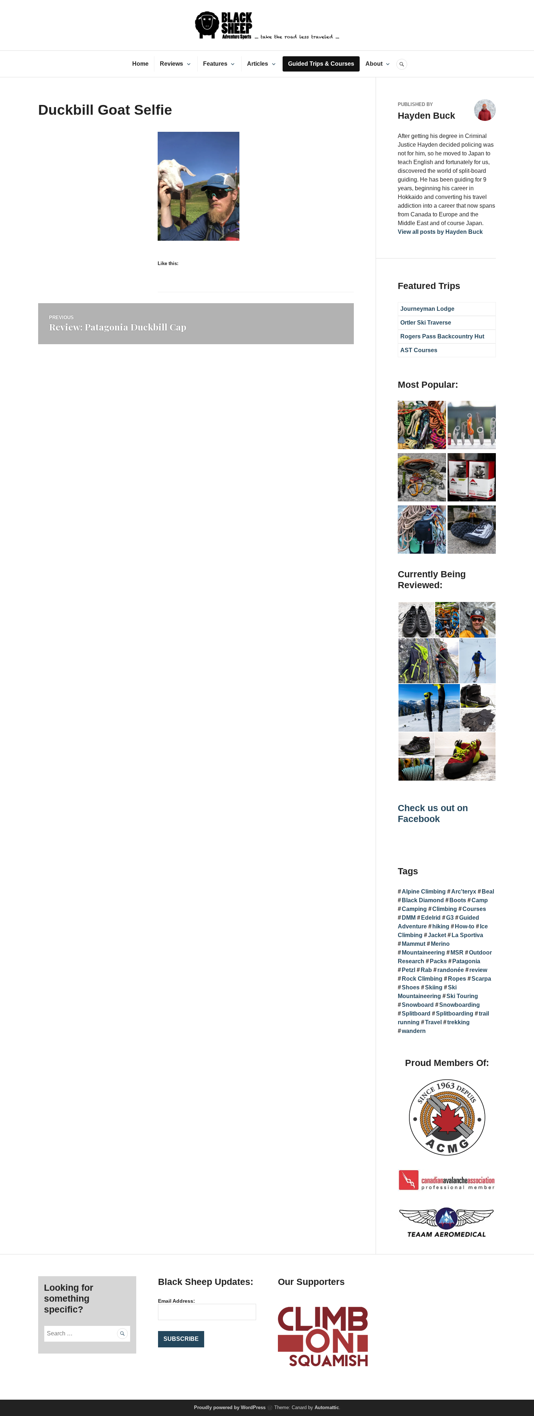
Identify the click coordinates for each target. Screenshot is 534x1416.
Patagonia (466, 961)
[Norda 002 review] (472, 530)
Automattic (327, 1407)
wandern (414, 1031)
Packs (438, 961)
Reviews (171, 64)
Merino (440, 944)
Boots (457, 900)
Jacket (437, 935)
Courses (474, 909)
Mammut (413, 944)
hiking (440, 926)
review (478, 970)
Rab (426, 970)
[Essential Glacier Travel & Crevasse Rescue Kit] (422, 478)
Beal (488, 891)
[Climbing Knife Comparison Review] (472, 426)
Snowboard (418, 1005)
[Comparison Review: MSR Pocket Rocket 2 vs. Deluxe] (472, 478)
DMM (409, 918)
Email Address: (176, 1301)
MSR (457, 952)
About (374, 64)
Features (215, 64)
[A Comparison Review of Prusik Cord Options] (422, 426)
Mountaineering (423, 952)
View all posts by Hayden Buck (440, 232)
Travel (433, 1022)
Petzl (408, 970)
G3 (450, 918)
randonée (450, 970)
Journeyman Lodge (427, 309)
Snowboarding (459, 1005)
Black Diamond (423, 900)
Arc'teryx (463, 891)
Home (140, 64)
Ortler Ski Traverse (425, 323)
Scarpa (481, 979)
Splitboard (416, 1013)
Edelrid (431, 918)
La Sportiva (467, 935)
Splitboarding (454, 1013)
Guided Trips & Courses (321, 64)
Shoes (411, 987)
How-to (464, 926)
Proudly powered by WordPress (230, 1407)
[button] (416, 620)
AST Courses (418, 350)
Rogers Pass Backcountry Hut (442, 336)
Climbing (444, 909)
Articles (257, 64)
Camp (480, 900)
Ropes (457, 979)
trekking (458, 1022)
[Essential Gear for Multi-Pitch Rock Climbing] (422, 530)
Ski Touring (462, 996)
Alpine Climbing (424, 891)
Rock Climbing (422, 979)
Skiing (433, 987)
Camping (414, 909)
